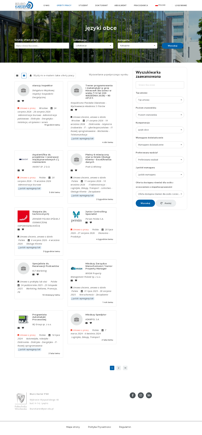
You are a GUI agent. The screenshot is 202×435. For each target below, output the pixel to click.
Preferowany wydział (147, 152)
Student (83, 5)
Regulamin (125, 427)
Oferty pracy (64, 5)
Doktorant (101, 5)
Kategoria (124, 39)
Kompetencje (143, 122)
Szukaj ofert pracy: (26, 39)
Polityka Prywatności (99, 427)
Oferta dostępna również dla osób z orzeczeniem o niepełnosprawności (154, 184)
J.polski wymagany (145, 167)
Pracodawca (141, 5)
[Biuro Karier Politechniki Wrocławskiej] (24, 5)
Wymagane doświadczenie (149, 137)
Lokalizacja (80, 39)
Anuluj (167, 203)
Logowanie (180, 5)
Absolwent (120, 5)
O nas (46, 5)
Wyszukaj (172, 45)
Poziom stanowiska (146, 107)
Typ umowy (141, 92)
